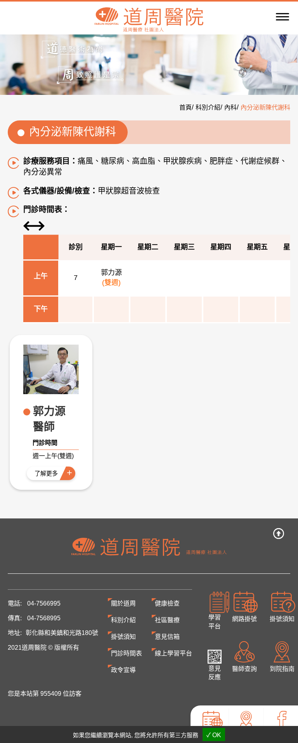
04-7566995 (44, 603)
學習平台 (214, 622)
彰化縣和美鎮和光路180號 (62, 633)
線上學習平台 (173, 653)
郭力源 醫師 (49, 419)
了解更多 (46, 473)
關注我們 (281, 734)
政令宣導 (123, 670)
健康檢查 (167, 603)
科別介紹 (208, 107)
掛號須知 (282, 619)
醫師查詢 (244, 669)
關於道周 (123, 603)
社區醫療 (167, 620)
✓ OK (213, 735)
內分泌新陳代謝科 (265, 107)
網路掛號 (244, 619)
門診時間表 (126, 653)
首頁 (185, 107)
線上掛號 (211, 734)
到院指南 (246, 734)
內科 (230, 107)
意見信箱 (167, 636)
